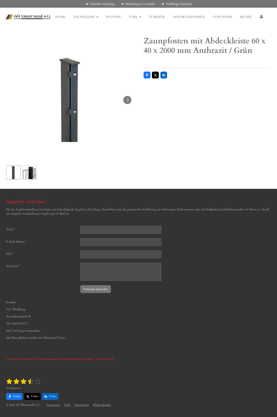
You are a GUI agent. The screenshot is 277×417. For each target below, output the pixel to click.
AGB (67, 405)
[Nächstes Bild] (127, 100)
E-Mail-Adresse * (16, 242)
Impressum (53, 405)
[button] (13, 172)
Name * (10, 229)
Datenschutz (81, 405)
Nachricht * (13, 266)
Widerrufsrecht (102, 405)
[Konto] (261, 17)
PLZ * (9, 254)
